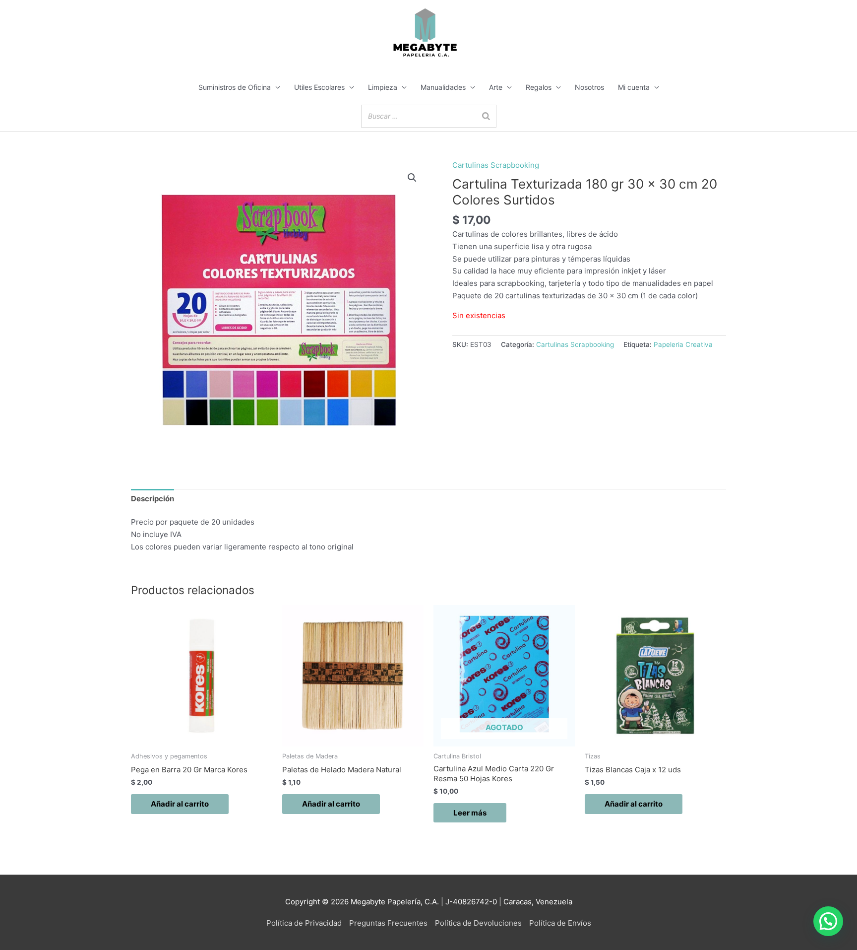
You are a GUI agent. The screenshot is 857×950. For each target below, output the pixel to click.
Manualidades (443, 87)
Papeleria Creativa (683, 344)
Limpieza (382, 87)
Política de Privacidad (304, 923)
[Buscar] (486, 116)
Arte (495, 87)
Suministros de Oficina (234, 87)
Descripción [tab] (152, 498)
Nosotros (589, 87)
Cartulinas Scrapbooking (495, 165)
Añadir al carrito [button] (180, 804)
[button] (412, 178)
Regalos (538, 87)
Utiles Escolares (319, 87)
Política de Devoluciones (478, 923)
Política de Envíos (560, 923)
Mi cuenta (634, 87)
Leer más (470, 812)
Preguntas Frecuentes (388, 923)
